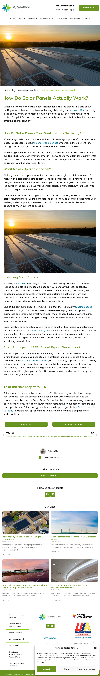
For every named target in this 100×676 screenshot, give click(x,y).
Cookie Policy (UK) (16, 639)
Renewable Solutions (28, 90)
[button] (95, 648)
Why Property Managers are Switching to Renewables (21, 538)
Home (12, 18)
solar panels (20, 283)
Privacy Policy (14, 645)
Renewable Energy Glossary (16, 616)
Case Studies (61, 18)
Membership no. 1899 (83, 638)
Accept (46, 669)
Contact (86, 18)
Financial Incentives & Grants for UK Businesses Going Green (73, 538)
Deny (66, 669)
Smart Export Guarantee (34, 360)
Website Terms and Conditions (15, 625)
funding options (83, 306)
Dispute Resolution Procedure (16, 664)
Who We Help (45, 18)
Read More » (6, 554)
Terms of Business (16, 633)
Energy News (75, 18)
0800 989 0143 (65, 5)
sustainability (77, 110)
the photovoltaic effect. (45, 142)
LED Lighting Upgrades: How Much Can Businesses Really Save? (69, 586)
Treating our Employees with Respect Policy (15, 654)
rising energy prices (42, 330)
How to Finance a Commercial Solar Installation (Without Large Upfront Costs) (25, 586)
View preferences (87, 669)
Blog (13, 90)
